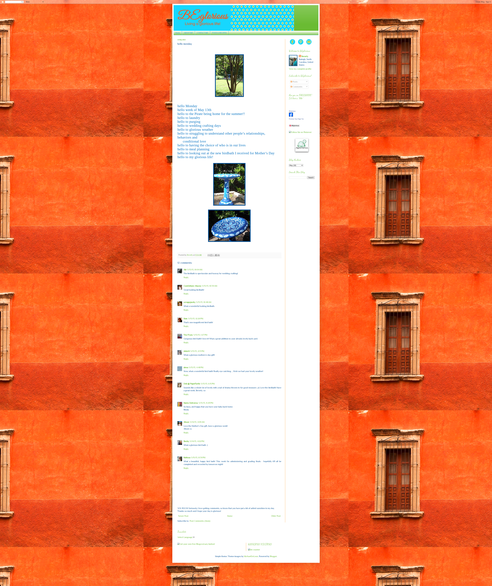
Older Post (276, 516)
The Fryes (188, 335)
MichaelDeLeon (251, 556)
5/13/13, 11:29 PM (206, 403)
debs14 (187, 351)
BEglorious (292, 111)
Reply (186, 277)
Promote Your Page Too (296, 119)
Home (177, 33)
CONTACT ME (202, 33)
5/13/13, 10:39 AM (209, 286)
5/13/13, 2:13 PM (197, 351)
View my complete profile (300, 69)
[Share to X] (213, 255)
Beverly (304, 56)
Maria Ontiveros (191, 403)
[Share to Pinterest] (218, 255)
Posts (295, 82)
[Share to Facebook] (216, 255)
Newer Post (183, 516)
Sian (185, 318)
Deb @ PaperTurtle (192, 384)
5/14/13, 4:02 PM (197, 441)
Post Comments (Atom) (200, 521)
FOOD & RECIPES (219, 33)
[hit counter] (254, 550)
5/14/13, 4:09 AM (197, 422)
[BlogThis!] (211, 255)
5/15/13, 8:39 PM (198, 457)
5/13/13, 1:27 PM (200, 335)
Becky (186, 441)
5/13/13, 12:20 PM (195, 318)
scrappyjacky (189, 302)
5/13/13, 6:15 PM (208, 384)
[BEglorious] (291, 116)
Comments (297, 87)
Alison (186, 422)
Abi (185, 270)
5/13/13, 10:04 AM (194, 270)
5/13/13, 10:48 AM (203, 302)
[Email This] (209, 255)
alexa (186, 367)
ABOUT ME (188, 33)
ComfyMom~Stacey (192, 286)
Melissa (187, 457)
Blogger (273, 556)
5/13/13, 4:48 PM (196, 367)
